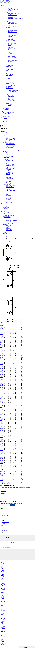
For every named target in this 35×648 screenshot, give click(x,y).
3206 (1, 371)
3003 (1, 344)
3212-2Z (1, 387)
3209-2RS (1, 379)
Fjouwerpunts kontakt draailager (12, 71)
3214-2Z (1, 392)
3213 (1, 388)
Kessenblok (9, 45)
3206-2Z (1, 373)
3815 (1, 478)
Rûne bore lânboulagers (9, 82)
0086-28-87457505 (5, 513)
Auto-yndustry (6, 115)
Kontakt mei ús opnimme (5, 123)
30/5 (1, 327)
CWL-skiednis (6, 122)
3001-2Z (1, 341)
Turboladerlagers (8, 76)
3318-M (1, 438)
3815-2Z (1, 480)
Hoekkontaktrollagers (11, 31)
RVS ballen (7, 235)
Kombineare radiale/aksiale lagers (12, 34)
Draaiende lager (8, 70)
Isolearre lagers (8, 102)
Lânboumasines (6, 114)
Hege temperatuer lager (7, 231)
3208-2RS (1, 377)
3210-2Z (1, 382)
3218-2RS (1, 401)
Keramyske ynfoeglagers (11, 92)
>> (6, 483)
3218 (1, 400)
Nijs (2, 117)
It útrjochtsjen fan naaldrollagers (12, 30)
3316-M (1, 437)
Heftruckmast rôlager (9, 197)
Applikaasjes (4, 111)
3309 (1, 420)
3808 (1, 461)
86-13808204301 (4, 530)
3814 (1, 476)
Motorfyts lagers (8, 79)
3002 (1, 342)
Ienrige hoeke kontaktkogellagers (12, 15)
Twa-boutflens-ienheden (11, 48)
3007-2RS (1, 355)
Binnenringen (10, 36)
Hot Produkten (19, 506)
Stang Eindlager (10, 50)
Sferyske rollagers (10, 25)
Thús (3, 5)
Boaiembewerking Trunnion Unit (10, 85)
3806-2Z (1, 458)
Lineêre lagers (8, 52)
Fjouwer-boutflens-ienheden (12, 43)
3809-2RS (1, 464)
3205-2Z (1, 370)
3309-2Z (1, 421)
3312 (1, 427)
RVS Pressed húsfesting (11, 100)
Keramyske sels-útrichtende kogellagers (11, 222)
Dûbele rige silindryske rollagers (12, 55)
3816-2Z (1, 482)
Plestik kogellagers (10, 95)
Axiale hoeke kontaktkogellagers (12, 60)
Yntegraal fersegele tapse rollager (12, 23)
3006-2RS (1, 352)
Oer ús (3, 120)
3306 (1, 412)
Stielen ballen (10, 106)
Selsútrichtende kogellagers (8, 141)
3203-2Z (1, 366)
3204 (1, 367)
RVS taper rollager (10, 101)
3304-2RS (1, 408)
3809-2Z (1, 465)
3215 (1, 393)
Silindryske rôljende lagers (11, 17)
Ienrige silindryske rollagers (12, 19)
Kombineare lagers (10, 69)
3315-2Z (1, 436)
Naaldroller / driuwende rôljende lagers (11, 192)
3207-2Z (1, 375)
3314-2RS (1, 433)
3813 (1, 473)
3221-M (1, 404)
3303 (1, 407)
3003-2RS (1, 345)
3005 (1, 349)
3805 (1, 454)
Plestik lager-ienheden (11, 96)
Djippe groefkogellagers (9, 7)
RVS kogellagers (8, 227)
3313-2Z (1, 431)
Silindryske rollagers (7, 145)
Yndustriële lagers (4, 132)
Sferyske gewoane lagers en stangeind (9, 179)
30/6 (1, 330)
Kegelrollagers (8, 21)
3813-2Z (1, 475)
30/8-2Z (1, 336)
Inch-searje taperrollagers (11, 22)
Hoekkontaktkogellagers (9, 12)
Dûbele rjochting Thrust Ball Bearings (13, 28)
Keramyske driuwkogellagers (12, 93)
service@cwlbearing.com (5, 523)
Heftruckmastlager (8, 66)
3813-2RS (1, 474)
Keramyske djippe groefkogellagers (13, 91)
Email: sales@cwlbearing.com (7, 1)
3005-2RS (1, 350)
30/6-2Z (1, 331)
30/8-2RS (1, 335)
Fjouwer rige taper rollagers (12, 57)
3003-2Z (1, 346)
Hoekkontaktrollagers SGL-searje (10, 162)
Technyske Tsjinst (6, 109)
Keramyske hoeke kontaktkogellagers (13, 90)
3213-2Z (1, 390)
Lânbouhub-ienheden (9, 86)
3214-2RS (1, 391)
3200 (1, 359)
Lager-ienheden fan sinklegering (12, 49)
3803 (1, 449)
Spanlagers (5, 205)
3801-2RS (1, 445)
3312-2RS (1, 428)
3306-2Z (1, 414)
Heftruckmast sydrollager (11, 68)
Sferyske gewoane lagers (11, 51)
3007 (1, 354)
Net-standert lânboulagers (9, 88)
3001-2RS (1, 340)
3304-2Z (1, 409)
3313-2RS (1, 430)
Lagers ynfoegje (10, 44)
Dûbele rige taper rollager (11, 56)
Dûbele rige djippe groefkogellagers (13, 8)
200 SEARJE (6, 214)
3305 (1, 410)
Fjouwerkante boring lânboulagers (11, 83)
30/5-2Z (1, 329)
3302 (1, 406)
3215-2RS (1, 394)
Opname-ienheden (10, 47)
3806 (1, 456)
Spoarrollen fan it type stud (11, 38)
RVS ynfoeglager (10, 98)
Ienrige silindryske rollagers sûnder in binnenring (13, 149)
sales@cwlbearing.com (5, 489)
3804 (1, 451)
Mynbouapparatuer (6, 116)
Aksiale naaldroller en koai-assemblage (13, 33)
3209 (1, 378)
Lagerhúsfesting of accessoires (10, 40)
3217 (1, 398)
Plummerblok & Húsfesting (10, 175)
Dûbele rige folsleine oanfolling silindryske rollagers (15, 18)
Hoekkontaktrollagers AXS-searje (12, 32)
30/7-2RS (1, 333)
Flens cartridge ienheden (11, 42)
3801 (1, 444)
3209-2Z (1, 380)
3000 (1, 337)
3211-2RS (1, 384)
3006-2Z (1, 353)
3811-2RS (1, 469)
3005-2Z (1, 351)
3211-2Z (1, 385)
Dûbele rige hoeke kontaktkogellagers (13, 13)
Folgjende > (4, 483)
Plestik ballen (9, 105)
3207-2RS (1, 374)
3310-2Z (1, 424)
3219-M (1, 403)
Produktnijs (5, 118)
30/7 (1, 332)
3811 (1, 468)
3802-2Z (1, 448)
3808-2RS (1, 462)
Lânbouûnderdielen (8, 87)
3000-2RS (1, 338)
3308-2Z (1, 419)
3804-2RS (1, 452)
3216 (1, 395)
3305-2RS (1, 411)
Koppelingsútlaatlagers (9, 75)
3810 (1, 466)
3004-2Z (1, 348)
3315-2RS (1, 435)
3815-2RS (1, 479)
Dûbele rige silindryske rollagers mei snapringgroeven (15, 16)
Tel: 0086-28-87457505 (6, 0)
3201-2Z (1, 361)
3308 (1, 417)
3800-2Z (1, 443)
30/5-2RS (1, 328)
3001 (1, 339)
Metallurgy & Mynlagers (7, 184)
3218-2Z (1, 402)
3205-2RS (1, 369)
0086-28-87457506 (5, 515)
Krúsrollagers (10, 61)
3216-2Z (1, 397)
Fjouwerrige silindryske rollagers (12, 58)
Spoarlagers (7, 80)
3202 (1, 362)
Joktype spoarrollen (10, 39)
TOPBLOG (26, 506)
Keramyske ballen (10, 104)
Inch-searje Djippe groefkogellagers (13, 9)
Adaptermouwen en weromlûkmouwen (13, 41)
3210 (1, 381)
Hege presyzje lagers (7, 188)
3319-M (1, 439)
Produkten (3, 6)
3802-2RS (1, 447)
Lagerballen (7, 103)
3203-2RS (1, 365)
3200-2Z (1, 360)
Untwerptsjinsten (6, 108)
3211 (1, 383)
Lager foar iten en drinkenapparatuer (9, 112)
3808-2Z (1, 463)
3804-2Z (1, 453)
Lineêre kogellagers (10, 53)
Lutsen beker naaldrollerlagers (12, 35)
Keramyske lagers (8, 89)
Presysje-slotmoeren (10, 63)
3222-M (1, 405)
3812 (1, 471)
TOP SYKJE (31, 506)
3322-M (1, 441)
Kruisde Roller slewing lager (12, 72)
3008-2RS (1, 357)
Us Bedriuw (6, 121)
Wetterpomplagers (8, 77)
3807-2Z (1, 460)
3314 (1, 432)
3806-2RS (1, 457)
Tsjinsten (3, 107)
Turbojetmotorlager (10, 65)
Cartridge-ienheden (8, 171)
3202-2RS (1, 363)
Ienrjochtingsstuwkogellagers (10, 158)
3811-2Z (1, 470)
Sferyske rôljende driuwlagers (12, 26)
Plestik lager (7, 94)
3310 (1, 422)
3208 (1, 376)
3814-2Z (1, 477)
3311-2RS (1, 425)
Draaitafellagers (10, 64)
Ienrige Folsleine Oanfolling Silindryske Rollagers (15, 20)
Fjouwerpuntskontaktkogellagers (12, 14)
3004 (1, 347)
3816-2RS (1, 481)
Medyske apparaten (7, 113)
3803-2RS (1, 450)
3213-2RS (1, 389)
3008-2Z (1, 358)
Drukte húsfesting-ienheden (12, 46)
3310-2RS (1, 423)
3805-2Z (1, 455)
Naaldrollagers (8, 29)
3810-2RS (1, 467)
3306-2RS (1, 413)
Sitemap (23, 506)
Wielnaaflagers (8, 78)
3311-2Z (1, 426)
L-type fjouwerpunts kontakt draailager (11, 201)
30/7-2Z (1, 334)
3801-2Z (1, 446)
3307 (1, 415)
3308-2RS (1, 418)
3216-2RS (1, 396)
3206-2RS (1, 372)
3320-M (1, 440)
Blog (4, 119)
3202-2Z (1, 364)
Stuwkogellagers (8, 27)
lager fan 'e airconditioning (9, 74)
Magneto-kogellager (10, 10)
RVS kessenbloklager (11, 99)
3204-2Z (1, 368)
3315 (1, 434)
